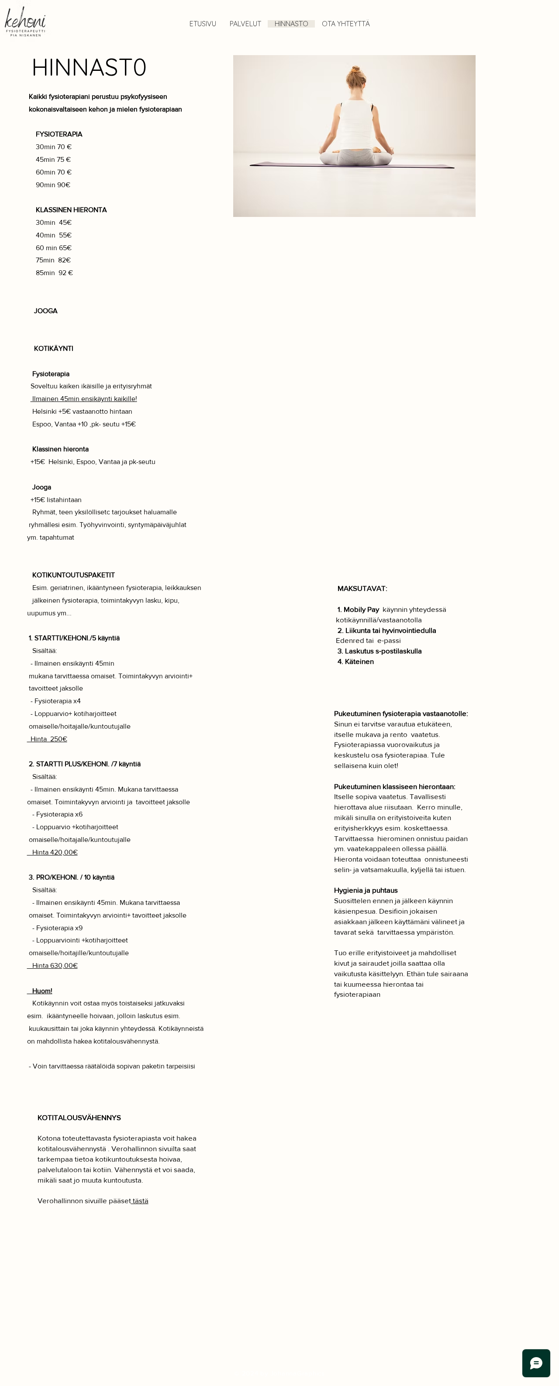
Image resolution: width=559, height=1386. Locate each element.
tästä (139, 1200)
